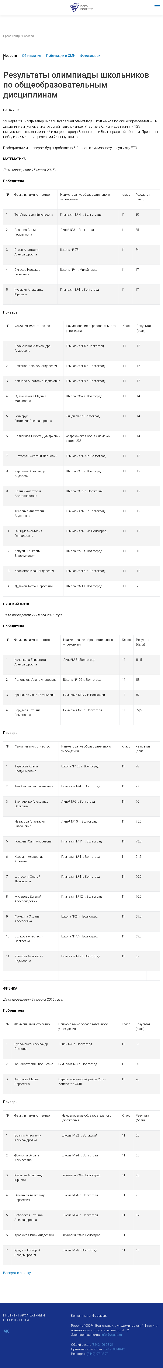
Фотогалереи (90, 56)
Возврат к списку (17, 1273)
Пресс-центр (11, 36)
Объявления (31, 56)
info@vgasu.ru (111, 1335)
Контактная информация (89, 1316)
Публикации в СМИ (61, 56)
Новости (10, 56)
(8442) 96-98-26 (102, 1345)
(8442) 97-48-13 (114, 1349)
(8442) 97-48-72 (97, 1354)
